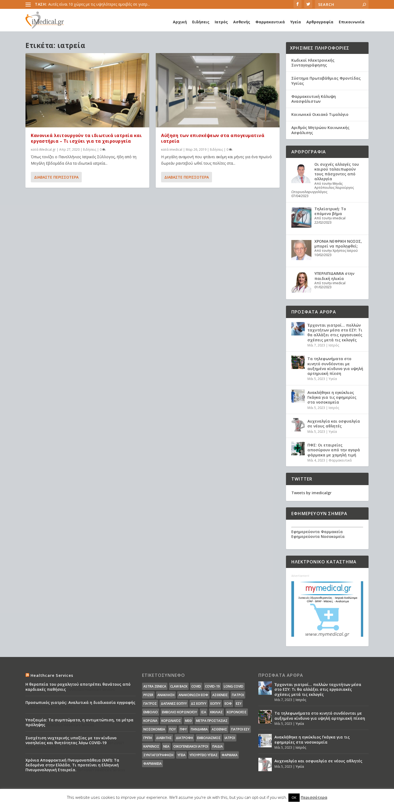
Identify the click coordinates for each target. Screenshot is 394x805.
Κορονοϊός (237, 712)
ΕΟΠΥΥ (215, 703)
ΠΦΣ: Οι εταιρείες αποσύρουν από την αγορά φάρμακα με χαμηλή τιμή (333, 449)
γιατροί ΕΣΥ (240, 729)
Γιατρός (150, 703)
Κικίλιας (216, 712)
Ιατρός (221, 21)
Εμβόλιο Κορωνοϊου (179, 712)
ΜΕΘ (188, 720)
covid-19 (212, 686)
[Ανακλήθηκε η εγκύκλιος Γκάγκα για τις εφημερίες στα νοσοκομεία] (298, 396)
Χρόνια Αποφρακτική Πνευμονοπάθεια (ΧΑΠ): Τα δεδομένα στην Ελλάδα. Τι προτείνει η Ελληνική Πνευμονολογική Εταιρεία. (72, 765)
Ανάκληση (165, 695)
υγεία (181, 755)
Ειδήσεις (200, 21)
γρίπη (147, 738)
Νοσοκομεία (154, 729)
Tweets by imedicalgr (311, 492)
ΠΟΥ (172, 729)
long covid (233, 686)
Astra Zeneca (154, 686)
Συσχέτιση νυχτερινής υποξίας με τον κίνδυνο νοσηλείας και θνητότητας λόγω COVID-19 (71, 740)
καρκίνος (151, 746)
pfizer (148, 695)
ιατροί (230, 738)
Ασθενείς (220, 695)
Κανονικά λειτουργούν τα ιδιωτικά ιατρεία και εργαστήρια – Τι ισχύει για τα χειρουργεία (86, 138)
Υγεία (295, 21)
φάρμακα (229, 755)
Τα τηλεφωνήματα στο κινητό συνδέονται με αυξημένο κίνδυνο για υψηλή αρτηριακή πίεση (335, 366)
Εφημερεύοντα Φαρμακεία (317, 531)
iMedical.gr (47, 149)
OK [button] (294, 797)
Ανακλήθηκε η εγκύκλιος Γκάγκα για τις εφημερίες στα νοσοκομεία (331, 397)
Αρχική (180, 21)
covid (196, 686)
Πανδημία (199, 729)
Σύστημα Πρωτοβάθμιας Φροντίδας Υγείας (326, 81)
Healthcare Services (52, 675)
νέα (166, 746)
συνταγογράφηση (158, 755)
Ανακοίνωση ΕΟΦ (193, 695)
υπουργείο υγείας (203, 755)
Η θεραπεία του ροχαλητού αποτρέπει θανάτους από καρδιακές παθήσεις (78, 687)
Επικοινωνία (352, 21)
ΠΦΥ (183, 729)
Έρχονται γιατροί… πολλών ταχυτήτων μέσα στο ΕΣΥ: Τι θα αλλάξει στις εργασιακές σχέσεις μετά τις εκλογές (334, 332)
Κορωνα (150, 720)
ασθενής (219, 729)
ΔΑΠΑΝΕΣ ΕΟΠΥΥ (174, 703)
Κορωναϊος (171, 720)
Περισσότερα (314, 797)
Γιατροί (238, 695)
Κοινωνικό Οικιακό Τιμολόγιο (319, 114)
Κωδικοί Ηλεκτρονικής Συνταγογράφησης (312, 63)
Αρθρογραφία (319, 21)
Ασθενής (241, 21)
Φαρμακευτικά (270, 21)
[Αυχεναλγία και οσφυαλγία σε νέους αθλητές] (298, 424)
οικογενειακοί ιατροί (190, 746)
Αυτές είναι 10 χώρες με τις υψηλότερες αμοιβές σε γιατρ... (99, 4)
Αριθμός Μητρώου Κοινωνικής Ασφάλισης (320, 130)
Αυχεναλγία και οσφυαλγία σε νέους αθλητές (333, 424)
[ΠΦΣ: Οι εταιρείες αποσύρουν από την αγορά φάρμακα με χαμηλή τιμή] (298, 448)
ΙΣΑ (203, 712)
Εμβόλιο (150, 712)
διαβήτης (164, 738)
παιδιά (217, 746)
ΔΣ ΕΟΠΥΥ (198, 703)
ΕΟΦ (228, 703)
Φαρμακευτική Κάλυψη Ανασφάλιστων (313, 99)
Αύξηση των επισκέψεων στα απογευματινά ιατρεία (212, 138)
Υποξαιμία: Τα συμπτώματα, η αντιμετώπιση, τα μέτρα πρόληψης (79, 722)
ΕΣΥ (238, 703)
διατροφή (184, 738)
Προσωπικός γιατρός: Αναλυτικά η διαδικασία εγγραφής (80, 702)
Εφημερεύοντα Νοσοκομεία (318, 536)
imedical (175, 149)
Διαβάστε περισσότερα (56, 177)
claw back (178, 686)
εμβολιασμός (209, 738)
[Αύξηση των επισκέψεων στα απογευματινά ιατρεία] (218, 90)
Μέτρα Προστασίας (212, 720)
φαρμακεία (152, 763)
